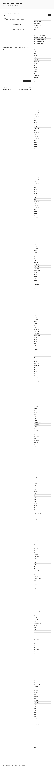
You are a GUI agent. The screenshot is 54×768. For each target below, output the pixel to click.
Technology (36, 720)
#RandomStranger (37, 521)
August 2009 (36, 248)
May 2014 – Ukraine (37, 676)
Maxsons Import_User (14, 13)
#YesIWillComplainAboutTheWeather (40, 599)
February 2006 (36, 327)
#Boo (34, 373)
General (35, 645)
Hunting (35, 655)
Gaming (35, 643)
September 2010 (36, 225)
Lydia (34, 670)
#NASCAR (35, 493)
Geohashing (36, 651)
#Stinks (35, 562)
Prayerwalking (36, 704)
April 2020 (35, 71)
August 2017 (36, 118)
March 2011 (36, 215)
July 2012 (35, 187)
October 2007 (36, 292)
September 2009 (37, 246)
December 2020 (36, 55)
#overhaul (35, 511)
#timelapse (35, 584)
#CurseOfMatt (36, 406)
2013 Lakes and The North (38, 611)
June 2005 (35, 341)
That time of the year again (38, 21)
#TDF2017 (35, 572)
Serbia (35, 712)
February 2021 (36, 51)
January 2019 (36, 98)
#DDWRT (35, 408)
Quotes (35, 706)
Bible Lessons (36, 625)
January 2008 (36, 286)
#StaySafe (35, 560)
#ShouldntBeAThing (37, 538)
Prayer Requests (36, 700)
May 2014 (35, 144)
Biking (35, 627)
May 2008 (35, 278)
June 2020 (35, 67)
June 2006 (35, 323)
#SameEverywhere (37, 530)
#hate (35, 434)
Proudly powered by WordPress (20, 765)
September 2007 (37, 294)
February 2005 (36, 349)
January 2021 (36, 53)
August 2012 (36, 185)
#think (35, 580)
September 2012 (36, 183)
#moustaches (36, 491)
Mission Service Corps (43, 41)
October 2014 (36, 136)
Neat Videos (36, 692)
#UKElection (36, 590)
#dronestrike (36, 412)
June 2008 (35, 276)
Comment (5, 49)
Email (4, 69)
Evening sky (36, 27)
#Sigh (35, 542)
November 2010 (36, 223)
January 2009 (36, 262)
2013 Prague (36, 613)
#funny (35, 428)
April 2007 (35, 303)
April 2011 (35, 213)
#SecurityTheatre (37, 536)
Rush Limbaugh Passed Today (39, 25)
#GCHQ (35, 432)
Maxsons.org (36, 674)
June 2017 (35, 122)
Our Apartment (42, 43)
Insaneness (7, 37)
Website (5, 75)
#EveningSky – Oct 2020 (41, 35)
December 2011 (36, 201)
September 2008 (37, 270)
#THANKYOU (36, 576)
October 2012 (36, 181)
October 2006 (36, 315)
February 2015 (36, 128)
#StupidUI (35, 568)
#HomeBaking (36, 440)
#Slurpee (35, 544)
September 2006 (37, 317)
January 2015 (36, 130)
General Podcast (36, 649)
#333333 (35, 355)
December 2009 (36, 240)
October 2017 (36, 114)
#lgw (34, 469)
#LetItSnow (36, 467)
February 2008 (36, 284)
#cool (35, 398)
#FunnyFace (36, 430)
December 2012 (36, 177)
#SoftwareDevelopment (38, 552)
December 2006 (36, 311)
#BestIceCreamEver (37, 363)
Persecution (36, 696)
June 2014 (35, 142)
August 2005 (36, 337)
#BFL (34, 367)
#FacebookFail (36, 424)
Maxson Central (13, 4)
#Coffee (35, 396)
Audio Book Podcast (37, 623)
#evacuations (36, 420)
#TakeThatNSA (36, 570)
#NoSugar (35, 497)
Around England (36, 617)
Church (35, 635)
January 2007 (36, 309)
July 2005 (35, 339)
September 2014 (36, 138)
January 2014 (36, 152)
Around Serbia (36, 621)
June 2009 (35, 252)
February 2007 (36, 307)
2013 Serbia (36, 615)
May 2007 (35, 301)
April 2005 (35, 345)
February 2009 (36, 260)
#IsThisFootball (36, 452)
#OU (34, 507)
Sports (35, 716)
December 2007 (36, 288)
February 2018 (36, 106)
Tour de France (36, 728)
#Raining (35, 519)
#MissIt (35, 489)
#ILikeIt (35, 446)
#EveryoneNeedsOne (37, 422)
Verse (35, 737)
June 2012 (35, 189)
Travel (35, 730)
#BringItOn (35, 383)
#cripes (35, 404)
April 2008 (35, 280)
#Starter (35, 558)
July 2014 (35, 140)
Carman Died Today (37, 23)
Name (4, 64)
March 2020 (36, 73)
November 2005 (36, 331)
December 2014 (36, 132)
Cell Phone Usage (37, 629)
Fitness (35, 641)
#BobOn (35, 369)
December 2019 (36, 79)
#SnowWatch (36, 550)
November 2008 (36, 266)
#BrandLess (36, 377)
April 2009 (35, 256)
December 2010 (36, 221)
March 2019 (36, 94)
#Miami (35, 485)
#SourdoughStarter (37, 556)
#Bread (35, 379)
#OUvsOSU (36, 509)
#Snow (35, 546)
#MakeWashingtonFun (37, 481)
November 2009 (36, 242)
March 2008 (36, 282)
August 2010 (36, 227)
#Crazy (35, 402)
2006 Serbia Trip (36, 603)
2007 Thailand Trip (37, 605)
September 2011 (36, 207)
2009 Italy (35, 607)
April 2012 (35, 193)
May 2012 (35, 191)
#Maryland (35, 483)
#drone (35, 410)
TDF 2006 (35, 718)
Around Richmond (37, 619)
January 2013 (36, 175)
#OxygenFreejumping (37, 513)
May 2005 (35, 343)
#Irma (35, 450)
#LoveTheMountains (37, 475)
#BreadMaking (36, 381)
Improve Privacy (36, 657)
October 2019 (36, 81)
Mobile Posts (36, 686)
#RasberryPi (36, 523)
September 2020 (37, 61)
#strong (35, 564)
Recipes (35, 710)
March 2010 (36, 236)
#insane (35, 448)
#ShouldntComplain (37, 540)
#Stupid (35, 566)
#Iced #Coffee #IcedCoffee (41, 37)
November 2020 (36, 57)
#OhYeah (35, 503)
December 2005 (36, 329)
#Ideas (35, 444)
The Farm (35, 722)
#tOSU (35, 586)
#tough (35, 588)
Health (35, 653)
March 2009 (36, 258)
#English (35, 418)
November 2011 (36, 203)
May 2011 (35, 211)
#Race (35, 517)
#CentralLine (36, 392)
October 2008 (36, 268)
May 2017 (35, 124)
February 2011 (36, 217)
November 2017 (36, 112)
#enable (35, 416)
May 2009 (35, 254)
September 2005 (37, 335)
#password (35, 515)
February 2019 (36, 96)
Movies (35, 688)
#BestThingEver (36, 365)
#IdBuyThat (36, 442)
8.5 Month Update (43, 39)
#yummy (35, 601)
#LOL (34, 473)
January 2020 (36, 77)
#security (35, 532)
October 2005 (36, 333)
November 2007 (36, 290)
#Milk (35, 487)
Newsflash (35, 694)
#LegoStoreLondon (37, 465)
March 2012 (36, 195)
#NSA (35, 499)
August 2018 (36, 100)
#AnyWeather (36, 361)
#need (35, 495)
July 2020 (35, 65)
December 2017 (36, 110)
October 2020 (36, 59)
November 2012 (36, 179)
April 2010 (35, 234)
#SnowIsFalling (36, 548)
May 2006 (35, 325)
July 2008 (35, 274)
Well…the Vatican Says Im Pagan (8, 765)
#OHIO (35, 501)
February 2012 (36, 197)
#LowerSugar (36, 477)
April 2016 (35, 126)
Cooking (35, 637)
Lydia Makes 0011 (37, 672)
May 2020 (35, 69)
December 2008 (36, 264)
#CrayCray (35, 400)
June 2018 (35, 104)
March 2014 (36, 148)
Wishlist (35, 741)
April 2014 (35, 146)
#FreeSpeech (36, 426)
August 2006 (36, 319)
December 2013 (36, 154)
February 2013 (36, 173)
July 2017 (35, 120)
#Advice (35, 357)
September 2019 (36, 83)
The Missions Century (37, 724)
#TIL (34, 582)
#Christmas (36, 394)
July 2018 (35, 102)
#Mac (35, 479)
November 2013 (36, 156)
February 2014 (36, 150)
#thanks (35, 574)
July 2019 (35, 87)
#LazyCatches (36, 463)
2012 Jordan (36, 609)
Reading (35, 708)
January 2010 (36, 238)
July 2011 (35, 209)
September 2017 (36, 116)
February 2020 (36, 75)
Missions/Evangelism (37, 684)
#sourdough (36, 554)
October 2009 (36, 244)
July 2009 (35, 250)
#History (35, 438)
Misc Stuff (35, 682)
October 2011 (36, 205)
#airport (35, 359)
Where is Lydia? (36, 739)
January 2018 (36, 108)
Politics (35, 698)
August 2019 (36, 85)
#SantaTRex (36, 29)
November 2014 (36, 134)
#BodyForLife (36, 371)
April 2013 (35, 169)
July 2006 (35, 321)
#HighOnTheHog (36, 436)
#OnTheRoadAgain (37, 505)
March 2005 (36, 347)
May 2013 (35, 167)
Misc (34, 678)
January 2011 (36, 219)
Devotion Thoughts (37, 639)
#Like (35, 471)
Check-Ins (35, 631)
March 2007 (36, 305)
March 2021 (36, 49)
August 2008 (36, 272)
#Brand (35, 375)
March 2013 (36, 171)
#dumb (35, 414)
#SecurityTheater (37, 534)
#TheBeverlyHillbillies (37, 578)
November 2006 (36, 313)
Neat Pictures (36, 690)
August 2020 (36, 63)
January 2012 (36, 199)
